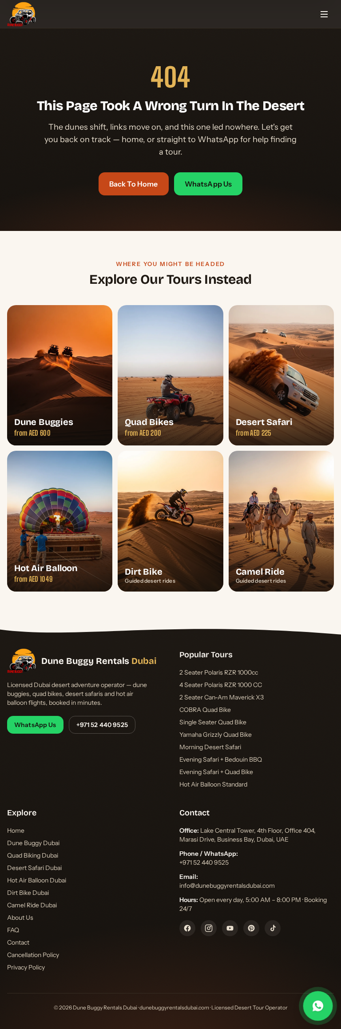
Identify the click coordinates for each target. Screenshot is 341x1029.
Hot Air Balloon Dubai (36, 880)
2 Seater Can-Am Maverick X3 (221, 697)
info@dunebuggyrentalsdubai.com (227, 886)
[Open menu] (324, 14)
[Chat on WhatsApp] (318, 1006)
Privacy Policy (26, 967)
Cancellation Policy (33, 955)
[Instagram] (209, 928)
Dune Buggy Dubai (33, 843)
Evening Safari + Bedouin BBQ (220, 759)
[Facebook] (187, 928)
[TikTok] (273, 928)
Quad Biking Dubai (32, 855)
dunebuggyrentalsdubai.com (174, 1007)
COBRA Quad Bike (205, 710)
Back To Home (133, 183)
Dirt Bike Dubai (28, 893)
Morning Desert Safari (210, 747)
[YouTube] (230, 928)
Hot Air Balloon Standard (213, 784)
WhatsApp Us (208, 183)
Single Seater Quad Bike (212, 722)
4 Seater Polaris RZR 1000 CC (220, 685)
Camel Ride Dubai (32, 905)
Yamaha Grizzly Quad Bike (215, 735)
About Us (20, 918)
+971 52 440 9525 (102, 725)
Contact (18, 942)
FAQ (13, 930)
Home (15, 830)
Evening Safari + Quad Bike (216, 772)
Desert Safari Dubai (34, 868)
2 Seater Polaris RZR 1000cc (218, 672)
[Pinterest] (251, 928)
